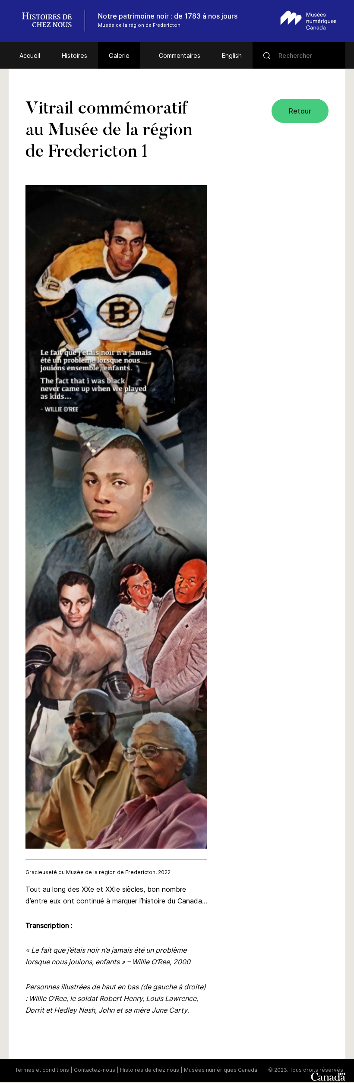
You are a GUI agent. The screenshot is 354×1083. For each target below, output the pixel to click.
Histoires (74, 55)
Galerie (119, 55)
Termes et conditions (42, 1070)
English (232, 55)
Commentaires (179, 55)
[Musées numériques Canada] (308, 20)
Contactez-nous (94, 1070)
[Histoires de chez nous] (51, 21)
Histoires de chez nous (149, 1070)
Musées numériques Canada (220, 1070)
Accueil (29, 55)
